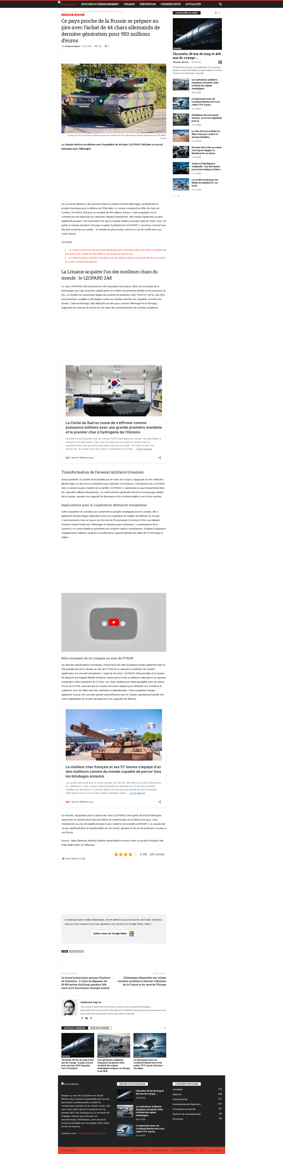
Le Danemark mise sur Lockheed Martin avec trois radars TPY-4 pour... (206, 101)
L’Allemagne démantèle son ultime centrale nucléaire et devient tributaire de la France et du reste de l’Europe (142, 981)
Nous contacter (215, 1150)
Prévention (148, 4)
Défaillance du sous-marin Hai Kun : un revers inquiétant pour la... (207, 117)
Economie (178, 1118)
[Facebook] (82, 1018)
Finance (129, 4)
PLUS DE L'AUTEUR (99, 1028)
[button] (220, 4)
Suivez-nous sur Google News (110, 933)
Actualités (193, 4)
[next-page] (164, 1028)
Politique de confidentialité (184, 1150)
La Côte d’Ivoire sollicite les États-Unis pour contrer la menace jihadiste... (206, 134)
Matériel (79, 15)
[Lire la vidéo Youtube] (113, 622)
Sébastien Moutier (181, 62)
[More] (168, 55)
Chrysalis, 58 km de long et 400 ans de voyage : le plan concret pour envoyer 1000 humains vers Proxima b (77, 1064)
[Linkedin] (87, 1018)
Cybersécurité (171, 4)
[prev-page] (160, 1028)
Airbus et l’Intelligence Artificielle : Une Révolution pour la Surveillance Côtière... (207, 166)
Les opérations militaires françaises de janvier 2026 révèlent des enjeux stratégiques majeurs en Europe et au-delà (113, 1065)
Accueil (64, 11)
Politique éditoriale (159, 1150)
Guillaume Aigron (72, 46)
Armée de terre (76, 951)
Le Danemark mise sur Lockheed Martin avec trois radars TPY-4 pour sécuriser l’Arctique (148, 1064)
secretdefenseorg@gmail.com (91, 1133)
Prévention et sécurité (184, 1109)
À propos (125, 1150)
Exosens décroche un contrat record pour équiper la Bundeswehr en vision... (207, 150)
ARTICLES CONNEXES (74, 1028)
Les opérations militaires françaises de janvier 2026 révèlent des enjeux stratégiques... (205, 84)
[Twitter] (91, 1018)
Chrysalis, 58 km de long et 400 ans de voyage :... (197, 56)
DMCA (202, 1150)
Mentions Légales (140, 1150)
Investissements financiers (187, 1104)
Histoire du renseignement (100, 4)
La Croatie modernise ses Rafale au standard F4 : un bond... (205, 182)
